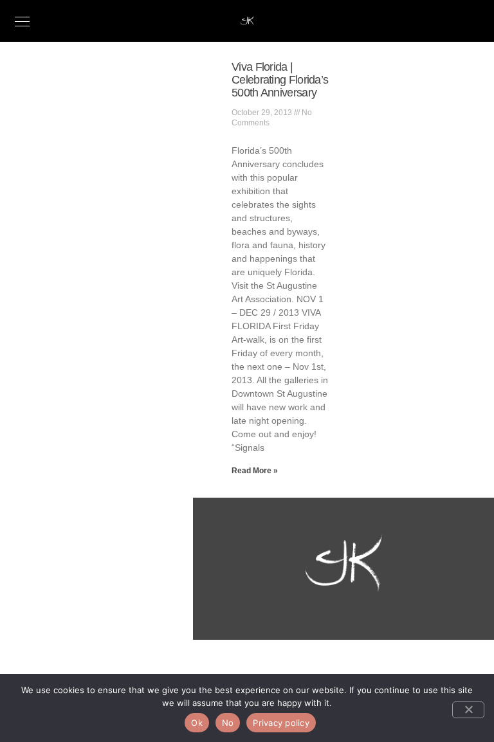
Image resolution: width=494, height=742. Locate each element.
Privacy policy (281, 723)
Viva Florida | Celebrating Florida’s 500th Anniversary (280, 79)
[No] (468, 709)
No (228, 723)
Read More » (255, 470)
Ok (197, 723)
